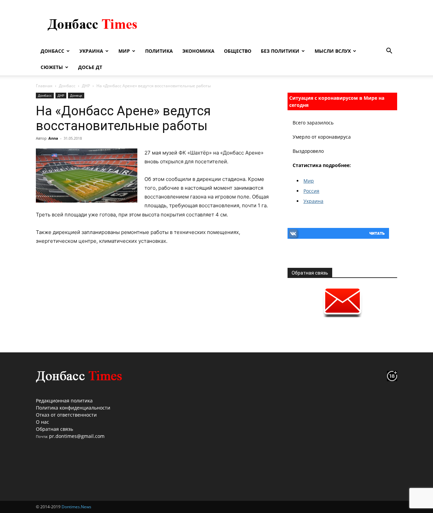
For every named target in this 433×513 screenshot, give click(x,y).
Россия (311, 191)
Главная (44, 86)
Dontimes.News (76, 507)
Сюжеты (52, 67)
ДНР (86, 86)
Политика (159, 51)
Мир (124, 51)
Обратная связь (54, 429)
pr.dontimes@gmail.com (77, 436)
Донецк (76, 95)
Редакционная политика (64, 400)
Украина (91, 51)
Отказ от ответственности (66, 415)
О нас (42, 422)
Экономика (198, 51)
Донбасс (52, 51)
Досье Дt (90, 67)
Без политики (280, 51)
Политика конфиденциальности (73, 407)
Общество (237, 51)
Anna (53, 138)
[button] (389, 51)
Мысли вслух (333, 51)
